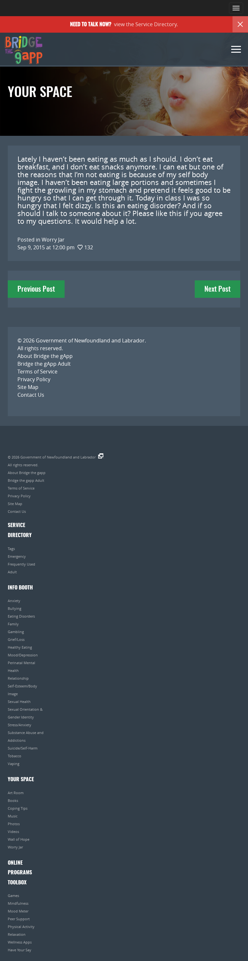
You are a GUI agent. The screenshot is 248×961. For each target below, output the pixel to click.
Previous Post (36, 289)
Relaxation (17, 934)
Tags (11, 548)
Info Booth (20, 587)
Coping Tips (17, 808)
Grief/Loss (16, 639)
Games (13, 895)
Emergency (17, 556)
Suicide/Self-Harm (22, 748)
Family (13, 623)
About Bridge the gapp (27, 472)
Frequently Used (21, 564)
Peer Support (19, 918)
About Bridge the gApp (45, 356)
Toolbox (17, 882)
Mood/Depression (23, 655)
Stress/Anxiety (19, 724)
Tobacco (14, 755)
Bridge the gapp (23, 50)
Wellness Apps (20, 942)
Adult (12, 571)
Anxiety (14, 600)
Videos (13, 831)
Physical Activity (21, 926)
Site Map (27, 387)
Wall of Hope (18, 839)
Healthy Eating (20, 647)
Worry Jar (15, 847)
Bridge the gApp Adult (44, 363)
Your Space (21, 779)
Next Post (217, 289)
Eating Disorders (21, 616)
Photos (14, 823)
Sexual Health (19, 701)
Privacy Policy (33, 379)
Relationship (18, 678)
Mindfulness (18, 903)
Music (12, 816)
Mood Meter (18, 911)
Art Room (16, 792)
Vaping (13, 763)
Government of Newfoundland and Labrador (90, 340)
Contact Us (30, 394)
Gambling (16, 631)
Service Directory (156, 24)
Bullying (14, 608)
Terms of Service (37, 371)
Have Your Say (19, 949)
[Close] (240, 24)
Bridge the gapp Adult (26, 480)
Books (13, 800)
